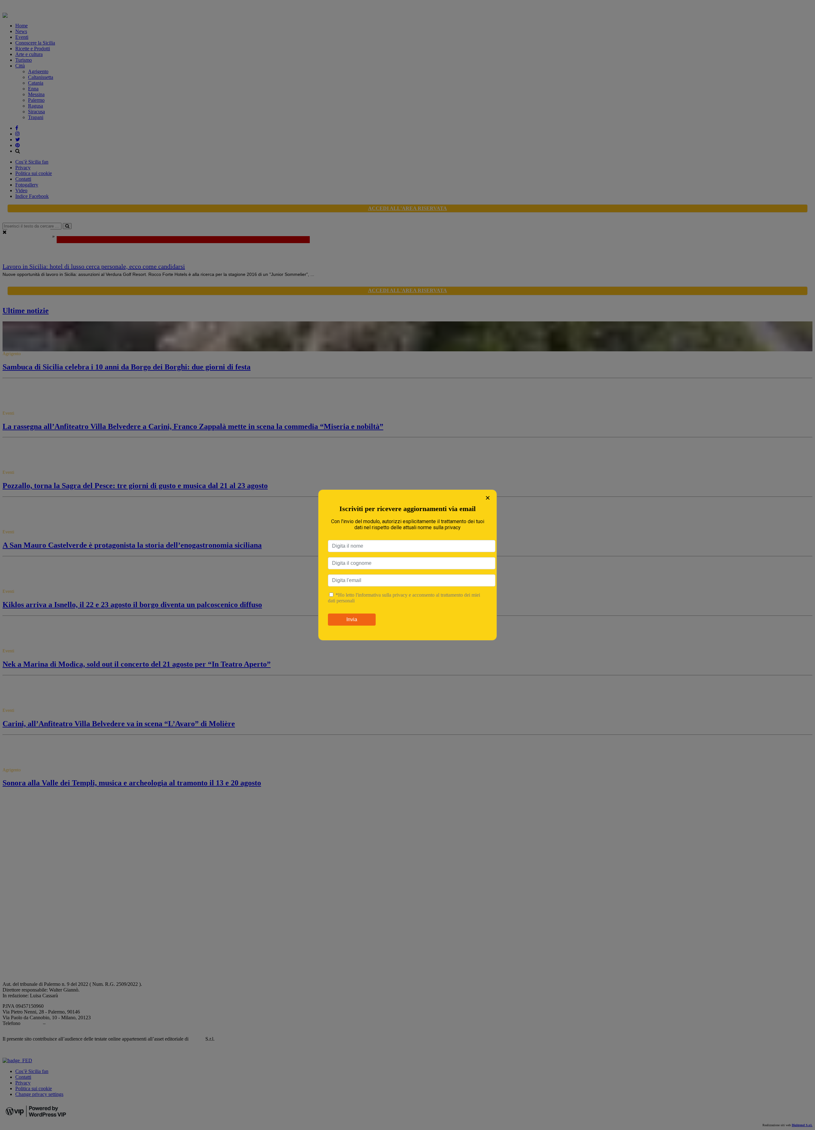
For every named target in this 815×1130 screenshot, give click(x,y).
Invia (351, 619)
